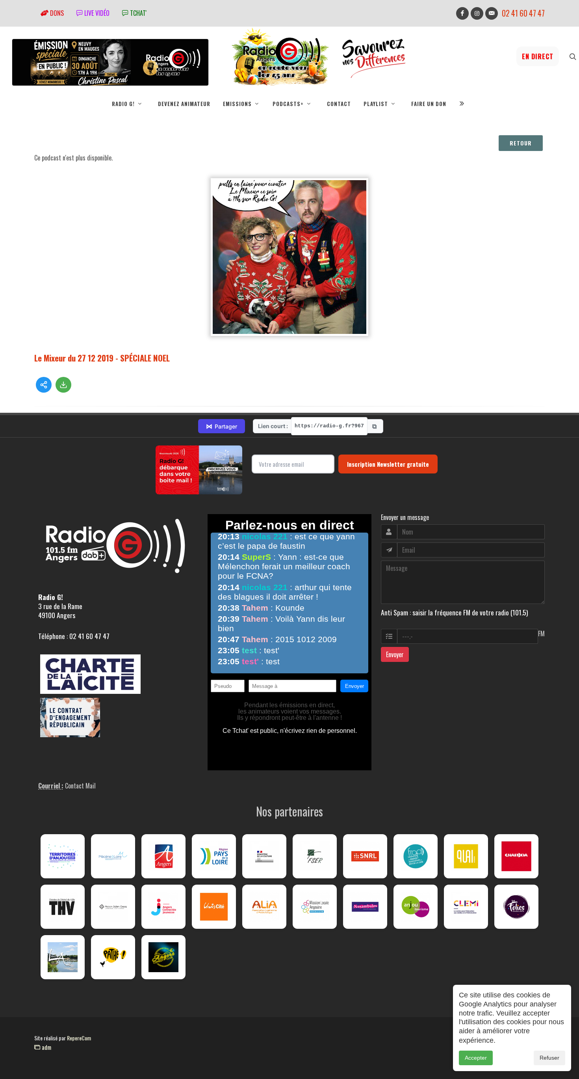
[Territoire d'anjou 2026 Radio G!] (62, 856)
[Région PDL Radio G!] (214, 856)
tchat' (137, 13)
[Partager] (44, 385)
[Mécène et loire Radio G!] (113, 856)
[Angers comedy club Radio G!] (163, 957)
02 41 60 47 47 (523, 13)
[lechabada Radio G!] (516, 856)
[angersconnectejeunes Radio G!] (163, 906)
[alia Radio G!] (264, 906)
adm (45, 1047)
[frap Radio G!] (415, 856)
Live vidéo (96, 13)
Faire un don (428, 104)
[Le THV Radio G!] (62, 906)
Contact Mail (80, 785)
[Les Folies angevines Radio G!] (516, 906)
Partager (221, 426)
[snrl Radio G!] (365, 856)
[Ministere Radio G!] (264, 856)
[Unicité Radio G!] (214, 906)
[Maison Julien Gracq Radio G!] (113, 906)
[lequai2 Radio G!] (466, 856)
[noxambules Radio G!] (365, 906)
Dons (56, 13)
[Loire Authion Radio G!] (62, 957)
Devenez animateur (184, 104)
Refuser (549, 1058)
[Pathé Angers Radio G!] (113, 957)
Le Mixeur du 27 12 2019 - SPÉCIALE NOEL (102, 358)
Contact (339, 104)
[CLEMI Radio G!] (466, 906)
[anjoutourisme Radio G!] (415, 906)
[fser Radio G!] (314, 856)
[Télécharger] (63, 385)
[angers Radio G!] (163, 856)
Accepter (476, 1058)
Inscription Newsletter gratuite (388, 464)
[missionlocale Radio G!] (314, 906)
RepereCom (79, 1038)
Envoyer (395, 654)
